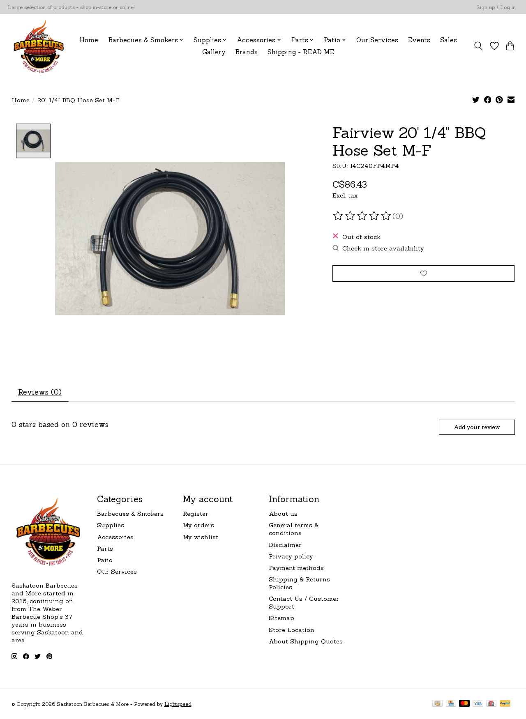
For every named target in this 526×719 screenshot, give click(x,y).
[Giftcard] (491, 704)
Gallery (214, 52)
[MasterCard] (464, 704)
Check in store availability (383, 248)
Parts (105, 548)
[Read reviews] (362, 216)
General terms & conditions (293, 529)
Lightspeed (177, 704)
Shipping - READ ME (301, 52)
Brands (246, 52)
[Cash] (437, 704)
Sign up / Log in (496, 7)
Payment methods (296, 568)
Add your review (477, 427)
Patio (105, 560)
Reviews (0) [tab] (40, 392)
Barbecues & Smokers (130, 513)
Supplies (110, 525)
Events (419, 40)
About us (283, 513)
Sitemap (281, 618)
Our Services (377, 40)
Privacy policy (291, 556)
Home (88, 40)
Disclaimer (285, 545)
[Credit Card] (451, 704)
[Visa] (478, 704)
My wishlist (200, 537)
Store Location (291, 630)
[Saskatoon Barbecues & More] (39, 46)
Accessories (115, 537)
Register (195, 513)
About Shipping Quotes (306, 641)
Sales (448, 40)
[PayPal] (505, 704)
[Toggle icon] (478, 46)
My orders (198, 525)
